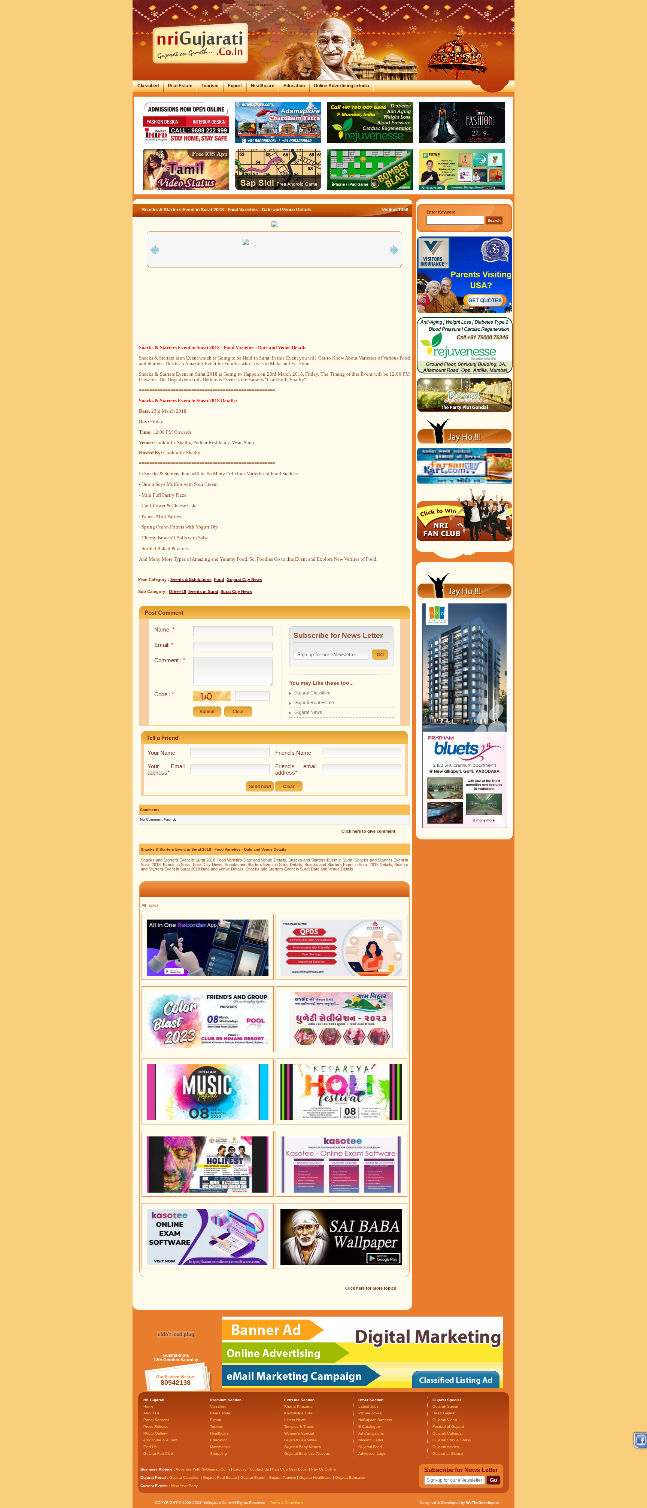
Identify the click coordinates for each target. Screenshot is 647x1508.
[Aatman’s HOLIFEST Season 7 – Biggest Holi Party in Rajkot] (207, 1191)
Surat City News (236, 591)
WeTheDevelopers (482, 1503)
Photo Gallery (155, 1433)
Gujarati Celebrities (300, 1440)
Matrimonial (220, 1447)
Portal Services (156, 1420)
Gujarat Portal (153, 1477)
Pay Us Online (323, 1469)
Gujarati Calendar (447, 1433)
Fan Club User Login (290, 1469)
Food (219, 579)
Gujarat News (308, 712)
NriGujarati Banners (375, 1420)
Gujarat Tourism (282, 1477)
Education (294, 85)
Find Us (150, 1447)
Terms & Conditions (286, 1503)
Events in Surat (203, 591)
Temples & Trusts (299, 1426)
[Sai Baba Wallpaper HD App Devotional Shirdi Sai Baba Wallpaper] (341, 1263)
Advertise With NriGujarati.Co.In (203, 1469)
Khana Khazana (298, 1406)
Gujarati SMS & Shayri (451, 1440)
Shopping (218, 1453)
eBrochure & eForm (160, 1440)
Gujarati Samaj (445, 1406)
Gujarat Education (351, 1477)
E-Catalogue (369, 1426)
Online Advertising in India (341, 85)
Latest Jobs (368, 1406)
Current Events (154, 1486)
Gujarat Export (252, 1477)
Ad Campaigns (371, 1433)
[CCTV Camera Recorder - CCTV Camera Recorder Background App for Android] (207, 974)
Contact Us (259, 1469)
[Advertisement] (274, 315)
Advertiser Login (372, 1453)
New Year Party (184, 1486)
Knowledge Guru (298, 1413)
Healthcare (262, 85)
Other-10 (177, 591)
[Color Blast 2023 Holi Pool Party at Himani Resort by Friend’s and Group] (207, 1046)
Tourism (210, 85)
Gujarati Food (370, 1447)
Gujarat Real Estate (314, 702)
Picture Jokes (370, 1413)
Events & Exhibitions (191, 579)
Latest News (295, 1420)
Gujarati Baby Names (302, 1447)
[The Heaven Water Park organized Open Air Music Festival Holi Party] (207, 1119)
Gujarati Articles (445, 1447)
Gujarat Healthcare (315, 1477)
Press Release (155, 1426)
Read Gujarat (444, 1413)
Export (235, 85)
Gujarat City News (244, 579)
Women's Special (299, 1433)
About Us (151, 1413)
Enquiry (240, 1469)
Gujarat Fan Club (158, 1453)
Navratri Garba (370, 1440)
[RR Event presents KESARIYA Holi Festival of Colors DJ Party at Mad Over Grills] (341, 1119)
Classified (148, 85)
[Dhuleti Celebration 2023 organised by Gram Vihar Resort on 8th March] (341, 1046)
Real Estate (180, 85)
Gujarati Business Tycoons (307, 1453)
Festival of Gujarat (448, 1426)
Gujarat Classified (312, 693)
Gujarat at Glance (447, 1453)
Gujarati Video (444, 1420)
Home (148, 1406)
